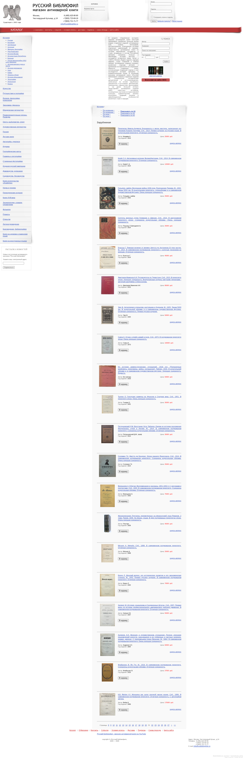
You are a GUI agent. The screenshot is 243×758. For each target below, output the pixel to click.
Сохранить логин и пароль (163, 17)
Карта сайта (169, 730)
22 (152, 725)
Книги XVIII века (9, 198)
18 (139, 725)
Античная (11, 47)
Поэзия (6, 132)
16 (133, 725)
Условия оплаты (118, 730)
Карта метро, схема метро (234, 757)
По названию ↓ (109, 112)
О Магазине (83, 730)
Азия (9, 70)
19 (143, 725)
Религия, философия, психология (11, 99)
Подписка (142, 730)
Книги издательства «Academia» (11, 182)
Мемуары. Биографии (15, 49)
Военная (11, 58)
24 (159, 725)
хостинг (226, 755)
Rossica (10, 84)
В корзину (123, 144)
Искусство (7, 89)
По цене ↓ (107, 116)
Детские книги (8, 137)
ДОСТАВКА (81, 30)
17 (136, 725)
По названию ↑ (109, 110)
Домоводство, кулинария (13, 171)
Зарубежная (12, 45)
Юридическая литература (13, 110)
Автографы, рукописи (11, 142)
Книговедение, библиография (15, 229)
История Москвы (13, 54)
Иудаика (6, 147)
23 (156, 725)
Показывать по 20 (128, 111)
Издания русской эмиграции (14, 166)
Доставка (131, 730)
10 (114, 725)
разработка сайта (237, 755)
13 (123, 725)
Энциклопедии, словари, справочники (12, 204)
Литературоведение (11, 224)
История (6, 38)
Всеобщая (11, 42)
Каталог (72, 730)
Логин (153, 2)
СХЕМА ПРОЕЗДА (102, 30)
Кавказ (10, 72)
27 (168, 725)
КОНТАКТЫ (48, 30)
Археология (12, 81)
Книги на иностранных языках (15, 241)
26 (165, 725)
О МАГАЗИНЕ (39, 30)
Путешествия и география (13, 93)
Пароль (153, 9)
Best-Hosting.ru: (218, 755)
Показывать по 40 (128, 113)
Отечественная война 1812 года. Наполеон (16, 61)
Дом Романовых (13, 51)
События (105, 730)
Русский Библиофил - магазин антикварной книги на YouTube (121, 734)
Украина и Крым (13, 75)
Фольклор (7, 210)
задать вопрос (175, 143)
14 (126, 725)
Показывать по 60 (128, 115)
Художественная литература (14, 127)
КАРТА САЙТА (114, 30)
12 (120, 725)
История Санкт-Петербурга (17, 56)
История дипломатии (15, 68)
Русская (10, 40)
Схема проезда (154, 730)
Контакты (94, 730)
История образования (15, 77)
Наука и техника (9, 188)
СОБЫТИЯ (58, 30)
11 (117, 725)
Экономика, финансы (11, 105)
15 (130, 725)
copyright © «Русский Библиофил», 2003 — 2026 (114, 740)
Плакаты (6, 214)
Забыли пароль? (164, 21)
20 (146, 725)
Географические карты (12, 151)
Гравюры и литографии (12, 156)
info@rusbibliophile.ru (69, 24)
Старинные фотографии (13, 161)
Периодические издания (12, 193)
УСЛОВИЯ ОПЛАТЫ (70, 30)
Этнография (12, 79)
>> (175, 725)
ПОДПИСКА (90, 30)
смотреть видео (155, 76)
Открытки (6, 219)
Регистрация (177, 21)
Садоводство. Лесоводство (13, 176)
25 (162, 725)
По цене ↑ (107, 114)
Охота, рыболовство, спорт (14, 122)
